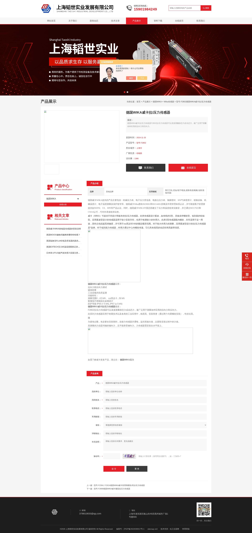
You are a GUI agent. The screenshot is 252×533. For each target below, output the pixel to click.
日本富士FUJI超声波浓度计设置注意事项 (64, 253)
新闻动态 (94, 21)
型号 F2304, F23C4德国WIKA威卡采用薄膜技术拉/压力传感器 (119, 485)
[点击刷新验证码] (129, 456)
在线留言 (179, 21)
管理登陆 (186, 529)
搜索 (207, 8)
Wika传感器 (169, 101)
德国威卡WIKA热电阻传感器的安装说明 (63, 229)
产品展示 (136, 21)
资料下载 (158, 21)
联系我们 (200, 21)
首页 (138, 101)
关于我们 (73, 21)
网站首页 (51, 21)
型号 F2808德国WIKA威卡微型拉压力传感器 (112, 489)
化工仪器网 (174, 529)
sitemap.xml (153, 529)
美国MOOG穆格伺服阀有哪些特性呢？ (63, 235)
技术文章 (115, 21)
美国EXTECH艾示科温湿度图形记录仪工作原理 (64, 247)
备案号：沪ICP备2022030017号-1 (130, 529)
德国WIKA (157, 101)
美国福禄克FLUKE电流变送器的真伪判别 (64, 241)
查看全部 (63, 204)
